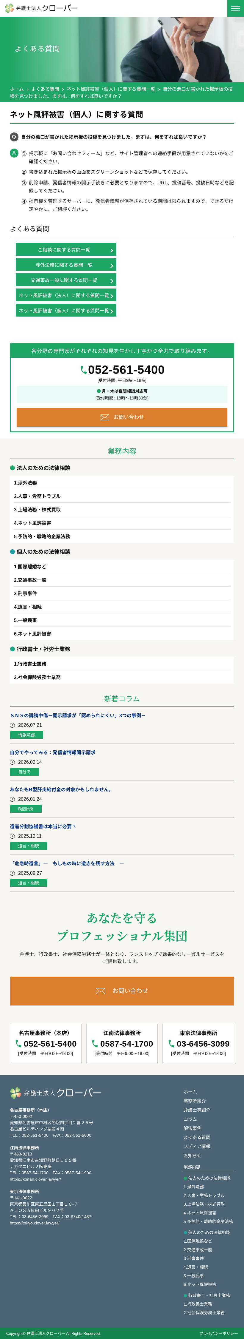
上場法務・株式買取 (39, 509)
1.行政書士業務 (198, 1304)
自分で (24, 772)
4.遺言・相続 (196, 1267)
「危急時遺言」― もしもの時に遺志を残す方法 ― (67, 863)
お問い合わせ (129, 416)
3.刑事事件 (194, 1258)
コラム (190, 1119)
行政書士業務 (32, 663)
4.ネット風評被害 (200, 1212)
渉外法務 (27, 482)
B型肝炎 (25, 809)
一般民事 (27, 620)
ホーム (17, 88)
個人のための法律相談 (209, 1232)
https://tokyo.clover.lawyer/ (35, 1223)
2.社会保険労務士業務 (204, 1312)
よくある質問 (45, 88)
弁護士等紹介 (197, 1110)
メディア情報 (197, 1146)
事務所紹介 (195, 1101)
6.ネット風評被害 (200, 1284)
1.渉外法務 (194, 1187)
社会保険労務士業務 (39, 677)
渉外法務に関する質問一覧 (64, 264)
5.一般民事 (194, 1275)
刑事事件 (27, 593)
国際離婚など (32, 566)
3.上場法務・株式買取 (204, 1204)
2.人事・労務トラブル (204, 1195)
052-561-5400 (126, 369)
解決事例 (192, 1128)
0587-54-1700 (126, 1043)
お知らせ (192, 1155)
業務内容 (192, 1167)
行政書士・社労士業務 (209, 1295)
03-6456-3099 (203, 1043)
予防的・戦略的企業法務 (44, 536)
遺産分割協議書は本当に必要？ (43, 826)
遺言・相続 (30, 606)
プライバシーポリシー (218, 1333)
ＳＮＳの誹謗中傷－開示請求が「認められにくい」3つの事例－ (78, 715)
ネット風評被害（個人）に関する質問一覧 (111, 88)
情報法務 (26, 735)
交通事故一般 (32, 579)
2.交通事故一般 (198, 1249)
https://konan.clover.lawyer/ (35, 1179)
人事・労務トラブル (39, 495)
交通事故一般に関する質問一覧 (64, 279)
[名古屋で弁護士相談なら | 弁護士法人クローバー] (86, 8)
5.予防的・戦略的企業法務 (208, 1221)
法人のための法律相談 (209, 1178)
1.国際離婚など (198, 1241)
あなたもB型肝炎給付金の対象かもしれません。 (61, 789)
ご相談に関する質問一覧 (64, 249)
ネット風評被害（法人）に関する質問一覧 (64, 295)
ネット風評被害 (34, 522)
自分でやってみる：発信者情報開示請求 (53, 752)
